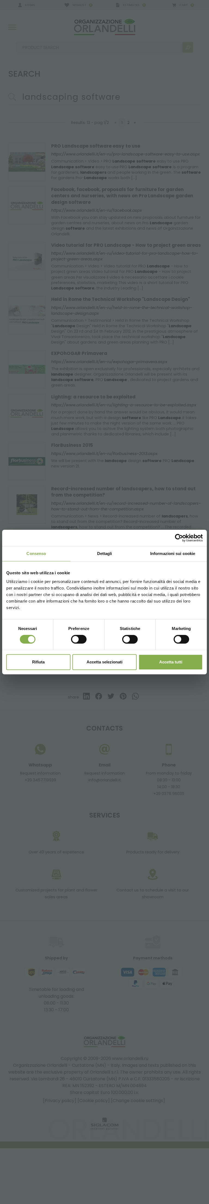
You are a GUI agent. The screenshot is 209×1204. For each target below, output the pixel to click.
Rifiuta (38, 662)
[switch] (79, 639)
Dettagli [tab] (104, 553)
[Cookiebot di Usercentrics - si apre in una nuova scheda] (179, 538)
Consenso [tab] (36, 553)
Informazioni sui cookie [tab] (172, 553)
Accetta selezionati (104, 662)
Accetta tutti (170, 662)
